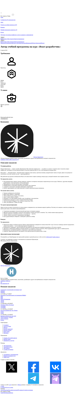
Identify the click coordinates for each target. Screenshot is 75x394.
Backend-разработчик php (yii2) (8, 316)
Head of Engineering (5, 299)
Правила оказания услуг (10, 355)
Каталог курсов (7, 330)
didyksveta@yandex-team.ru (53, 237)
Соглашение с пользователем (11, 354)
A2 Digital (3, 306)
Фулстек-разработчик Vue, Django (9, 310)
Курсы (11, 392)
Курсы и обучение (16, 43)
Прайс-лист (6, 357)
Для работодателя (8, 347)
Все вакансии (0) (14, 159)
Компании (29, 43)
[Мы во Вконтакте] (56, 372)
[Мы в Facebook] (34, 372)
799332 (19, 384)
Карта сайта (6, 331)
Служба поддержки (8, 349)
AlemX (2, 300)
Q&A (4, 392)
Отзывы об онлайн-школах (10, 338)
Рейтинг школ (7, 339)
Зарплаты (38, 43)
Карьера (8, 392)
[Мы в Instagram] (12, 383)
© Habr (2, 386)
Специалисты (8, 43)
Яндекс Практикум (38, 157)
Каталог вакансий (8, 329)
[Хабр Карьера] (6, 14)
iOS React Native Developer (7, 305)
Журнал (42, 43)
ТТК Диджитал (4, 317)
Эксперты (23, 43)
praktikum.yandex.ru (5, 159)
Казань (11, 317)
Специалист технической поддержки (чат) (11, 289)
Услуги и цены (7, 326)
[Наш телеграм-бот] (56, 383)
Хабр (2, 392)
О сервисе (6, 325)
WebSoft (3, 291)
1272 (10, 384)
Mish (2, 296)
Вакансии (3, 43)
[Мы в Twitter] (12, 372)
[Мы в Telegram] (34, 383)
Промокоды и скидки (9, 340)
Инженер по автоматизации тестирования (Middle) (13, 295)
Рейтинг (34, 43)
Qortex (2, 311)
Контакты (6, 333)
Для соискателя (7, 345)
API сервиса (7, 348)
